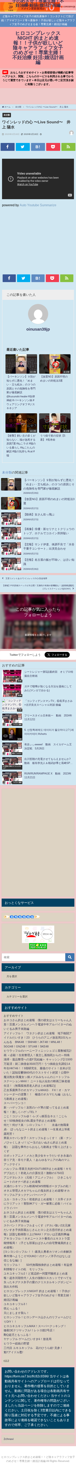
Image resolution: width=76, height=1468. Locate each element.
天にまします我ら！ (16, 1312)
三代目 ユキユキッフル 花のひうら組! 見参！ (33, 1347)
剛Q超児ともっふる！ (17, 1334)
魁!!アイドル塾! (13, 1352)
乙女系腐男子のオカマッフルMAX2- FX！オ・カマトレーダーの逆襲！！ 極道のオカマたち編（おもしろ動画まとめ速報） (38, 1094)
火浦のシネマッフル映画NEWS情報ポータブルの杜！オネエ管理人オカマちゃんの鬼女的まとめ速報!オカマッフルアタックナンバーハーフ (38, 1190)
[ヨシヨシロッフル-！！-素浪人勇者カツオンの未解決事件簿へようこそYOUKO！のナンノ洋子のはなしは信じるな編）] (38, 1256)
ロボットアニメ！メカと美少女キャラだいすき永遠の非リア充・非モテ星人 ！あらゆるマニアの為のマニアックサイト (38, 1160)
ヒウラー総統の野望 (16, 1343)
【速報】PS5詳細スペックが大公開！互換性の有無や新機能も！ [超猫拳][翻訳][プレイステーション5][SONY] (38, 587)
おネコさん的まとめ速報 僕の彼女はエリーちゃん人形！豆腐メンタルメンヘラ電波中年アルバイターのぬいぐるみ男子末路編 (38, 1024)
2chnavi (9, 1438)
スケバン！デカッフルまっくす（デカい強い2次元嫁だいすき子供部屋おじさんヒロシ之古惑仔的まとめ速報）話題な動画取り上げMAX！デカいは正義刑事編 (38, 1229)
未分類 (7, 115)
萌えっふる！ (12, 1308)
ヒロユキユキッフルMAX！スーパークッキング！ (35, 1326)
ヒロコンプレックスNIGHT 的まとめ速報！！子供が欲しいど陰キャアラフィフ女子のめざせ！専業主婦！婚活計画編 (38, 1295)
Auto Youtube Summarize (38, 205)
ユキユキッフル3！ (16, 1304)
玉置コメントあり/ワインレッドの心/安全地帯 (26, 579)
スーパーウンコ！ (15, 1103)
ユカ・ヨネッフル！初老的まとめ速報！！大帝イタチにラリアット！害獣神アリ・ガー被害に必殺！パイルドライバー (38, 1203)
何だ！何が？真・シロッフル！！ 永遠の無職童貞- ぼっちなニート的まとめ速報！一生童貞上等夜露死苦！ (37, 1129)
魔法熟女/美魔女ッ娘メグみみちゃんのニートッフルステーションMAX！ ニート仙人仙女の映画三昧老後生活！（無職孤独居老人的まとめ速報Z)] (37, 1081)
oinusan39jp (38, 329)
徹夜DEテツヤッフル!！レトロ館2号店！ (29, 1330)
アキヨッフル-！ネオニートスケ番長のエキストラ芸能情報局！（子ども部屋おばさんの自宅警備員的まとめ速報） (38, 1243)
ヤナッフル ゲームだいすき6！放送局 (27, 1339)
